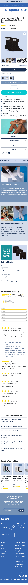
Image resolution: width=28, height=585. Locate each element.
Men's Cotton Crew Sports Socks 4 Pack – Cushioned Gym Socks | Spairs (18, 479)
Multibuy (3, 551)
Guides (3, 553)
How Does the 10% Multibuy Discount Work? (11, 449)
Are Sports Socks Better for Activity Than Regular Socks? (11, 420)
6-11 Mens (14, 69)
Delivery (14, 145)
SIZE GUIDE (23, 65)
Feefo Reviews (19, 564)
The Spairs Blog (19, 561)
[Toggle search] (6, 10)
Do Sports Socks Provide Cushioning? (11, 426)
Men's (2, 545)
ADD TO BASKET (15, 92)
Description (14, 136)
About (2, 556)
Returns (14, 149)
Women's (3, 548)
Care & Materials (14, 140)
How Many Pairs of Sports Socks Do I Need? (11, 443)
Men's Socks (7, 15)
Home (2, 15)
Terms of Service (19, 553)
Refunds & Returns (20, 545)
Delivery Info (18, 548)
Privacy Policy (18, 551)
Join (21, 510)
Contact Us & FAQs (20, 556)
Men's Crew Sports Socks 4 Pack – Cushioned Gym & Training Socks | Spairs (6, 479)
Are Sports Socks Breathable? (9, 431)
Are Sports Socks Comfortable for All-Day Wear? (11, 436)
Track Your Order (19, 567)
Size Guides (18, 559)
